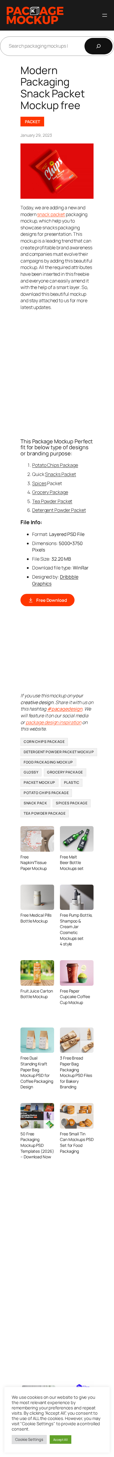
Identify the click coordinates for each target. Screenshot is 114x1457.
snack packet (51, 214)
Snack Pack (35, 803)
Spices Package (71, 803)
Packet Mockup (39, 782)
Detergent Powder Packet (59, 510)
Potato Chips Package (55, 465)
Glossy (31, 772)
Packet (32, 121)
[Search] (98, 46)
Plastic (72, 782)
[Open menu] (104, 15)
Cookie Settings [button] (29, 1439)
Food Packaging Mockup (48, 762)
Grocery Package (50, 492)
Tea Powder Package (44, 813)
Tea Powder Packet (52, 501)
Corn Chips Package (44, 741)
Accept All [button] (60, 1439)
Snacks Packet (60, 474)
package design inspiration (53, 722)
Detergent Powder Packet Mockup (59, 751)
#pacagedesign (64, 709)
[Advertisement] (57, 373)
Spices (39, 483)
